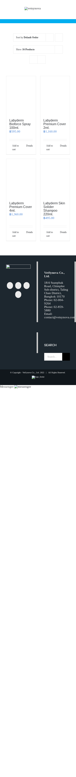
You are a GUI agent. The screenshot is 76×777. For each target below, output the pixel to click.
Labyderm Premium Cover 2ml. (54, 124)
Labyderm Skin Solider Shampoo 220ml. (54, 208)
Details (29, 145)
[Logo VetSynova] (33, 8)
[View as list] (41, 59)
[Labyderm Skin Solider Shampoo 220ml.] (55, 178)
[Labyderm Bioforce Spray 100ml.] (21, 95)
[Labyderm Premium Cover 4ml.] (21, 178)
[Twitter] (18, 285)
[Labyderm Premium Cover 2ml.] (55, 95)
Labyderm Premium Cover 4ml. (20, 206)
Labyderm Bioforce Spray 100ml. (20, 124)
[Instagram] (27, 285)
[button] (22, 386)
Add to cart (15, 147)
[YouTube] (18, 294)
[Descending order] (59, 37)
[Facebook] (10, 285)
